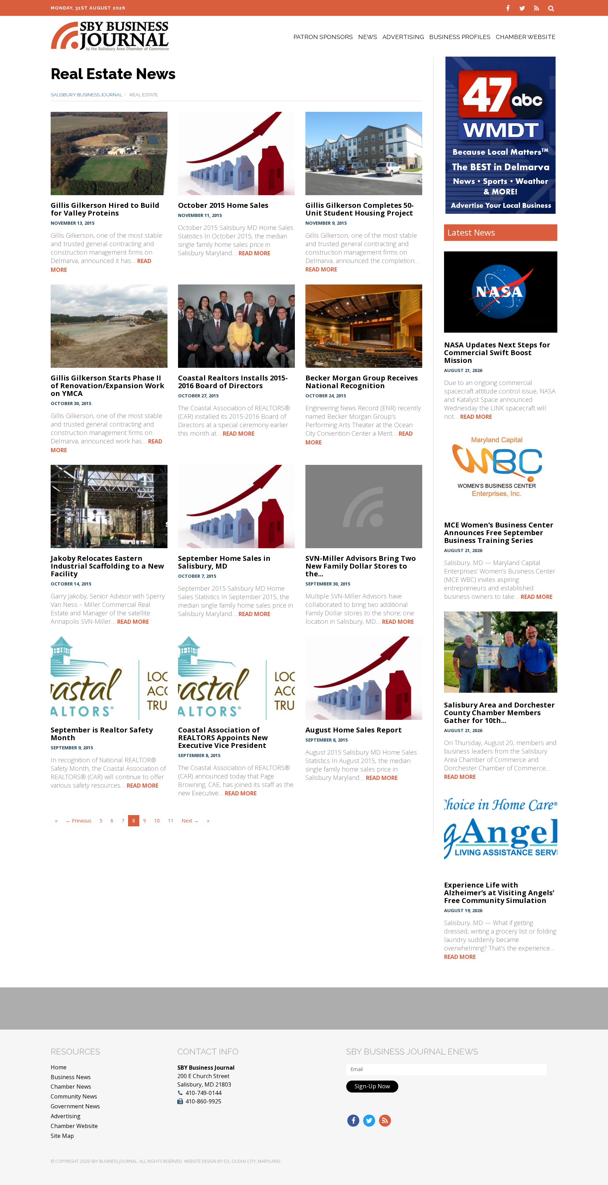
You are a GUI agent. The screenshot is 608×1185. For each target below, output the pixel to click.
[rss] (537, 8)
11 (170, 820)
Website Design (200, 1161)
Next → (190, 820)
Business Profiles (459, 36)
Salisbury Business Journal (86, 94)
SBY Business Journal (114, 1161)
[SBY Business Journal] (110, 35)
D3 (226, 1161)
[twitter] (523, 8)
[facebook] (508, 8)
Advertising (403, 36)
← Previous (78, 820)
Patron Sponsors (323, 36)
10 (157, 820)
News (367, 36)
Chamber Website (526, 36)
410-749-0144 (203, 1093)
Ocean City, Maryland (256, 1161)
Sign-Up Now (372, 1086)
